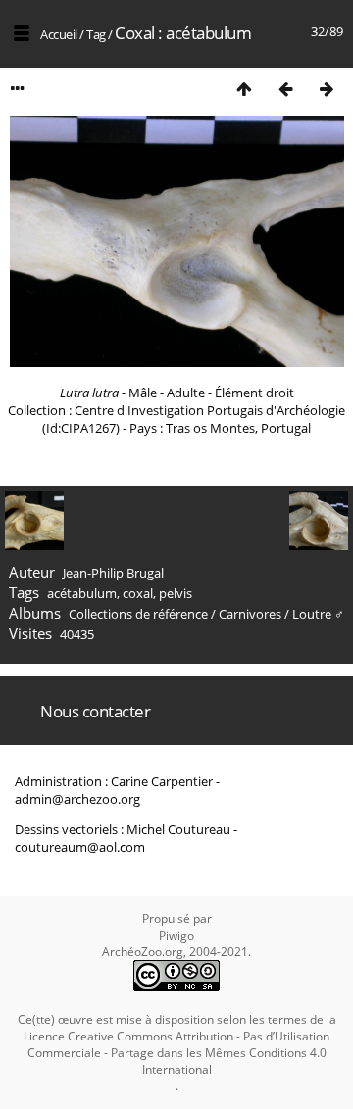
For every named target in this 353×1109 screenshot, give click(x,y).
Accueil (58, 34)
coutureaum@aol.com (80, 846)
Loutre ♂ (318, 614)
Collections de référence (138, 614)
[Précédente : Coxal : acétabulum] (285, 88)
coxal (138, 593)
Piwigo (176, 935)
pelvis (175, 593)
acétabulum (82, 593)
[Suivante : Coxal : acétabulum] (326, 88)
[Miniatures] (244, 88)
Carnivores (250, 614)
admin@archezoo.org (77, 799)
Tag (96, 34)
